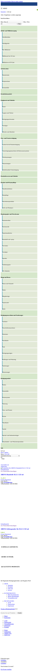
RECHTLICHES (9, 601)
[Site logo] (19, 11)
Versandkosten (7, 482)
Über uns (10, 588)
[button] (6, 480)
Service (10, 590)
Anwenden (5, 465)
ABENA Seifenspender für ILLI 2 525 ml (15, 529)
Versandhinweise (12, 598)
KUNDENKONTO (10, 593)
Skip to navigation (6, 1)
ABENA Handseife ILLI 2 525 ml (12, 474)
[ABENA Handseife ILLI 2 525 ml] (15, 468)
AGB (9, 602)
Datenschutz (11, 604)
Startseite (3, 12)
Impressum (11, 606)
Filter (19, 24)
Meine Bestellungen (13, 596)
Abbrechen (4, 466)
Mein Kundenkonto (13, 595)
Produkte (10, 587)
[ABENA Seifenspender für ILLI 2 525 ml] (19, 522)
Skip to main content (17, 1)
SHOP (6, 584)
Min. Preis (3, 22)
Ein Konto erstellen (6, 669)
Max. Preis (27, 22)
